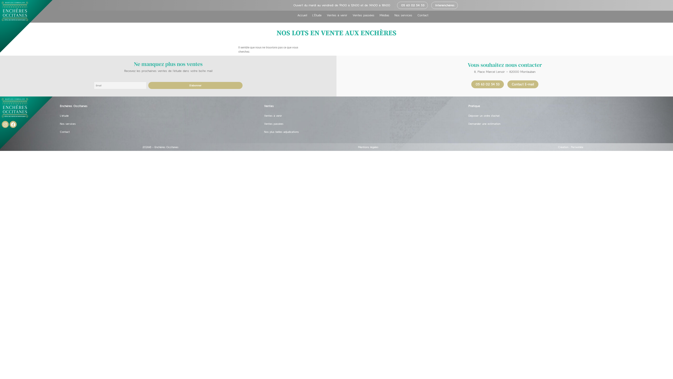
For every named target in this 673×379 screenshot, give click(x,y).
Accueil (302, 15)
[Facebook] (13, 124)
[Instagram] (5, 124)
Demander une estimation (484, 123)
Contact (422, 15)
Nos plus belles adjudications (281, 131)
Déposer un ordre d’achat (484, 115)
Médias (384, 15)
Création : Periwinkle (570, 147)
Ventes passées (363, 15)
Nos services (403, 15)
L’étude (64, 115)
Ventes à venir (337, 15)
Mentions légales (368, 147)
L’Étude (317, 15)
